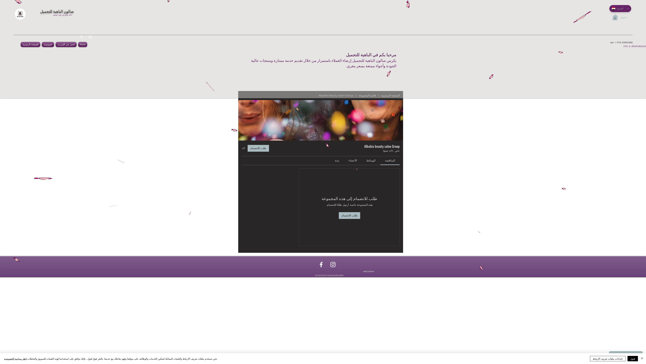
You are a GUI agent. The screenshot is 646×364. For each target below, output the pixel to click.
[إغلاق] (642, 358)
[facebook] (81, 37)
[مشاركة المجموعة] (244, 148)
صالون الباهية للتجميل (57, 11)
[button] (615, 17)
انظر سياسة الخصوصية (15, 358)
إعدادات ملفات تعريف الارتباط (608, 358)
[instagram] (90, 37)
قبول (632, 358)
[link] (390, 160)
